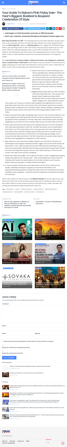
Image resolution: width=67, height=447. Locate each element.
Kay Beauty (10, 189)
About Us (4, 441)
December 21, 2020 (15, 368)
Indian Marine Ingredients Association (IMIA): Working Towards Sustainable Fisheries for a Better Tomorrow (37, 386)
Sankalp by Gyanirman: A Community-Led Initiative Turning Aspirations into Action (49, 283)
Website (37, 333)
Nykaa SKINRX (18, 192)
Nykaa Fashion (38, 189)
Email (4, 333)
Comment (6, 304)
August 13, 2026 (14, 418)
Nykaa (17, 189)
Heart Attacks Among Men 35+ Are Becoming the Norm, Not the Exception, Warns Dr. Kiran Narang (48, 258)
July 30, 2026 (40, 286)
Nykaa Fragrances (51, 189)
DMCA (28, 441)
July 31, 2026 (7, 286)
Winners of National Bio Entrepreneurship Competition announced (30, 366)
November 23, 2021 (23, 24)
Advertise (12, 441)
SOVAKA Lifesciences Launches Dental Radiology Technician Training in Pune (15, 283)
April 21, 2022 (14, 375)
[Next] (17, 95)
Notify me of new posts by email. (12, 353)
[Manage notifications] (63, 443)
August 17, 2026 (8, 262)
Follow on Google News (8, 443)
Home (3, 8)
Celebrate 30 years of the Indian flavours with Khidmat (27, 373)
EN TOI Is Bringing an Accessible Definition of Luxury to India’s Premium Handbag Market (16, 259)
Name (4, 326)
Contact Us (20, 441)
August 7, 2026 (40, 262)
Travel (38, 220)
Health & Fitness (8, 220)
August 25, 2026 (8, 238)
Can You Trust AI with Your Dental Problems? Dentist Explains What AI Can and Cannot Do (16, 78)
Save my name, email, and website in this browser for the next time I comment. (29, 341)
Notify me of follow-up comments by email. (16, 347)
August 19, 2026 (41, 238)
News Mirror (11, 24)
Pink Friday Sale (29, 192)
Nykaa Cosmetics (26, 189)
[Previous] (14, 95)
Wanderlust (39, 192)
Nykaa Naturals (7, 192)
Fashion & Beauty (11, 8)
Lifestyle (43, 24)
